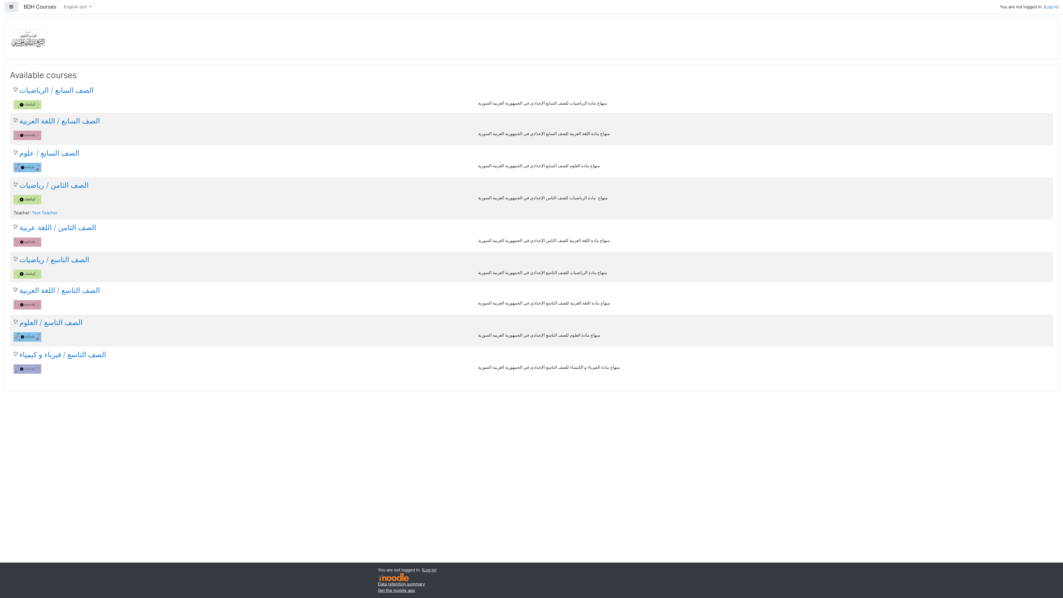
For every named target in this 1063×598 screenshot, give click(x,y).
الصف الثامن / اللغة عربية (57, 227)
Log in (1051, 6)
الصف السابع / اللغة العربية (59, 121)
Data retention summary (401, 584)
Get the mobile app (396, 590)
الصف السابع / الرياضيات (56, 90)
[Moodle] (393, 577)
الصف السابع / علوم (49, 153)
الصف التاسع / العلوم (50, 322)
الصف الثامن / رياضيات (54, 185)
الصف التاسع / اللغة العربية (59, 290)
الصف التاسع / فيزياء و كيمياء (62, 354)
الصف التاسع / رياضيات (54, 259)
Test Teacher (45, 212)
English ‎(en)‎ (76, 6)
